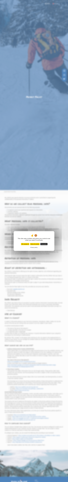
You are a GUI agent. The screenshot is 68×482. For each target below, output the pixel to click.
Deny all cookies (35, 244)
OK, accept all (25, 244)
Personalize (44, 244)
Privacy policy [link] (34, 247)
